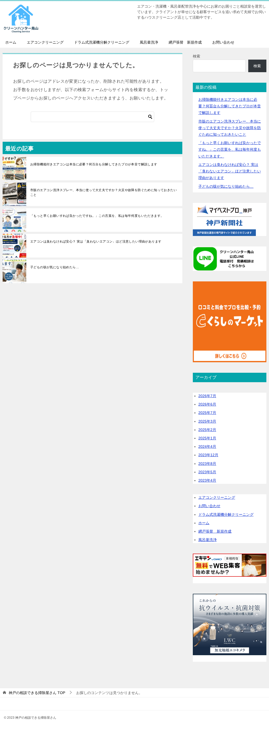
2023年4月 (207, 480)
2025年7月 (207, 413)
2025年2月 (207, 430)
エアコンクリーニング (45, 42)
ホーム (10, 42)
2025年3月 (207, 421)
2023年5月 (207, 472)
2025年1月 (207, 438)
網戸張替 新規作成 (185, 42)
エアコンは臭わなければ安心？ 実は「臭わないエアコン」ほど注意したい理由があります (95, 241)
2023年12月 (208, 455)
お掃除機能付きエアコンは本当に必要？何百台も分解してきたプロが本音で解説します (93, 164)
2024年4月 (207, 446)
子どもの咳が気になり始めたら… (54, 267)
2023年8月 (207, 463)
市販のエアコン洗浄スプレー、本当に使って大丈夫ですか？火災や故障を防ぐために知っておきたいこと (103, 192)
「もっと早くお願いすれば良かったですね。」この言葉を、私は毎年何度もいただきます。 (97, 216)
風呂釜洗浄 (149, 42)
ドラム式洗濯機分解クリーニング (101, 42)
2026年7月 (207, 396)
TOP (37, 693)
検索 (196, 56)
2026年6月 (207, 404)
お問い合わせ (223, 42)
